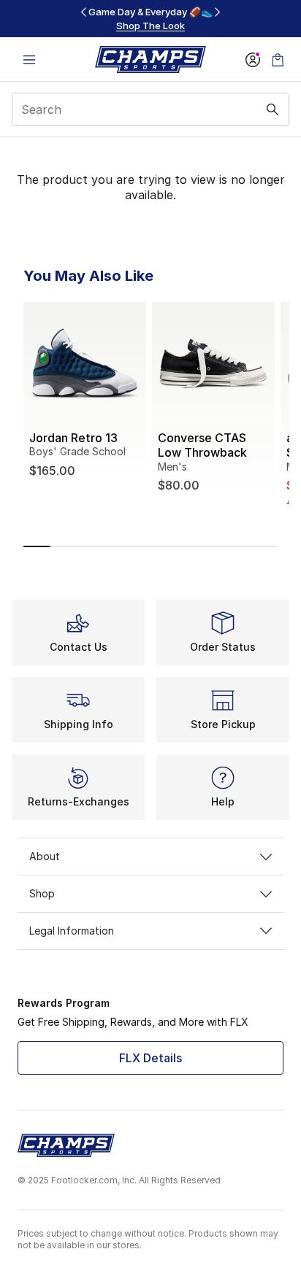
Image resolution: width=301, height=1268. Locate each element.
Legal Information (71, 930)
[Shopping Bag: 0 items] (277, 59)
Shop (42, 893)
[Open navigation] (29, 59)
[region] (150, 18)
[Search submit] (272, 109)
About (44, 856)
